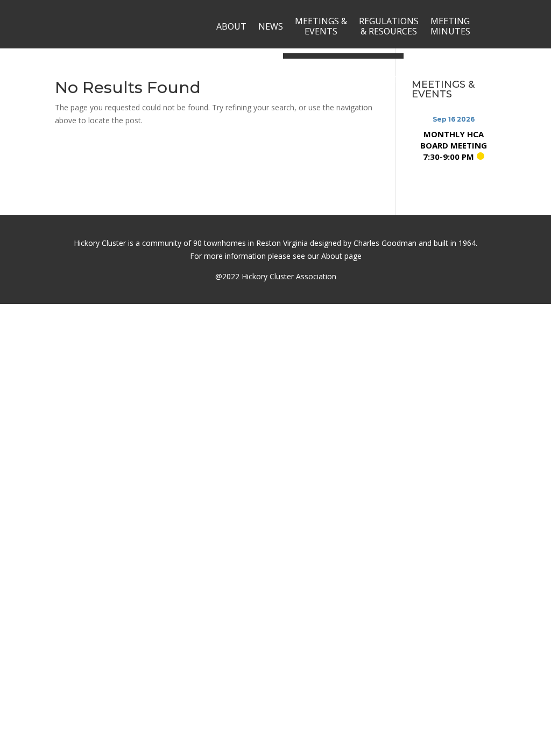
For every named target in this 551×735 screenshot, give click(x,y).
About (331, 256)
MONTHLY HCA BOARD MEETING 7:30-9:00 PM (453, 145)
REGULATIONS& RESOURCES (389, 26)
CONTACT (377, 80)
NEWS (270, 26)
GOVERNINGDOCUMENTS (316, 79)
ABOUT (231, 26)
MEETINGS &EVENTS (321, 26)
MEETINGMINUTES (450, 26)
